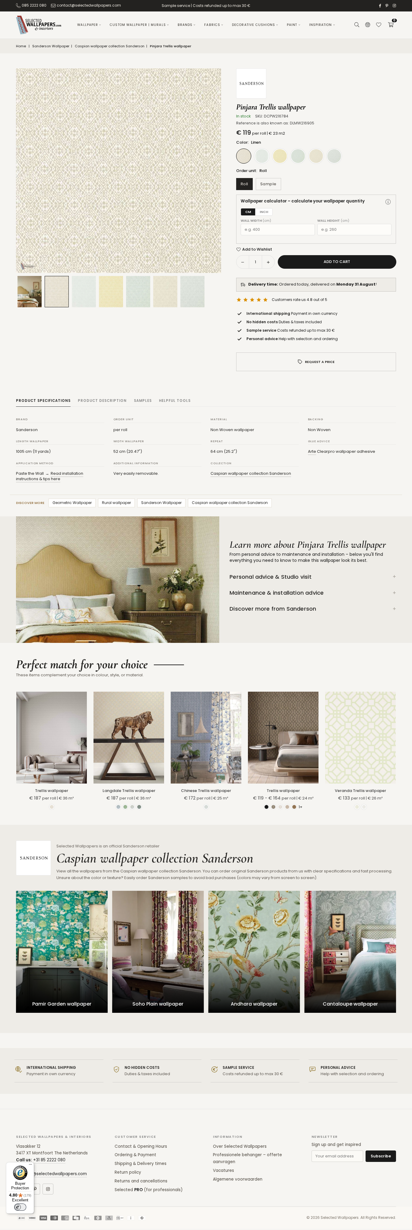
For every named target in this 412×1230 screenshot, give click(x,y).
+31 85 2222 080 (49, 1160)
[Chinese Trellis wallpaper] (206, 737)
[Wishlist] (378, 25)
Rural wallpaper (116, 502)
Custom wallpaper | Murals (138, 25)
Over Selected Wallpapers (240, 1146)
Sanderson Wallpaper (50, 46)
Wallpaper (87, 25)
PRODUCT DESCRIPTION (102, 400)
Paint (292, 25)
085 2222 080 (34, 5)
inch (264, 211)
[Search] (356, 25)
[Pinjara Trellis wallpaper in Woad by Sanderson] (111, 291)
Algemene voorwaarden (237, 1179)
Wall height (333, 221)
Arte (312, 451)
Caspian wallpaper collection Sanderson (109, 46)
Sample (268, 184)
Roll (244, 184)
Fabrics (212, 25)
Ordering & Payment (135, 1155)
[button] (390, 25)
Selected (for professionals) (148, 1190)
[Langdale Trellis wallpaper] (128, 737)
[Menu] (30, 1165)
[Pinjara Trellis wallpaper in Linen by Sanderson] (56, 291)
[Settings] (367, 25)
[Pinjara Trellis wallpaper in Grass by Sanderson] (138, 291)
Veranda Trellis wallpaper (360, 790)
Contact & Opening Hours (141, 1146)
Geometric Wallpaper (72, 502)
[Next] (209, 170)
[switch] (20, 1207)
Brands (185, 25)
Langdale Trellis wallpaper (129, 790)
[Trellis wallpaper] (51, 737)
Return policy (128, 1172)
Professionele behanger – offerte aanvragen (247, 1158)
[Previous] (28, 170)
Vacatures (223, 1170)
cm (248, 211)
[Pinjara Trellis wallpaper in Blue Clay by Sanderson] (192, 291)
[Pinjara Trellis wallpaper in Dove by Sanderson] (165, 291)
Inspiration (320, 25)
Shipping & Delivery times (140, 1163)
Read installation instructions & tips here (49, 476)
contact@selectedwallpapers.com (89, 5)
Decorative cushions (253, 25)
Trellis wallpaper (51, 790)
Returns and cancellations (141, 1181)
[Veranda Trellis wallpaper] (360, 737)
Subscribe (381, 1156)
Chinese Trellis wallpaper (206, 790)
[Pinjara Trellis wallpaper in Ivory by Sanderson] (84, 291)
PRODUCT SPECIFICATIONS (43, 400)
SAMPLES (143, 400)
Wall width (256, 221)
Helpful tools (175, 400)
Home (21, 46)
